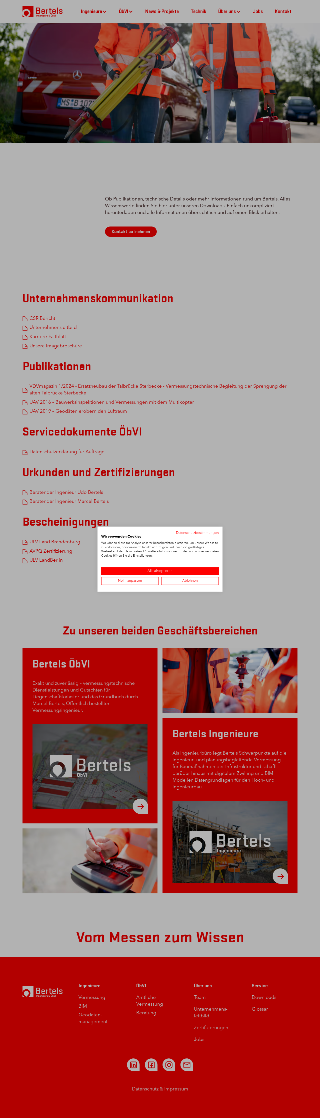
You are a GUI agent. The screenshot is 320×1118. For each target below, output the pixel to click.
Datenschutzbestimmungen (197, 532)
